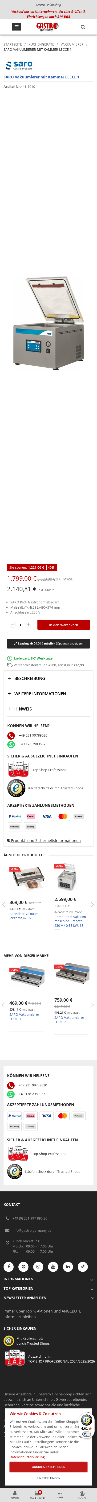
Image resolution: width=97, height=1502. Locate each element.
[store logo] (47, 27)
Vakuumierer (72, 44)
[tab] (48, 678)
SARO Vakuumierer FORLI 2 (69, 1019)
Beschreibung (29, 678)
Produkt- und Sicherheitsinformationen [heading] (45, 840)
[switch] (86, 1434)
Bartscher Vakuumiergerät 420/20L (24, 915)
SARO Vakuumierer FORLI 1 (24, 1016)
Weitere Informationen (40, 693)
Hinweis (23, 709)
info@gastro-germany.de (32, 1230)
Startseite (13, 44)
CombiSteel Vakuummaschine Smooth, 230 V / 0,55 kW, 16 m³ (70, 923)
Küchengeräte (41, 44)
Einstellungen (49, 1478)
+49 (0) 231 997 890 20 (29, 1218)
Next (92, 904)
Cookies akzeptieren (48, 1467)
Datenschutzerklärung (27, 1457)
